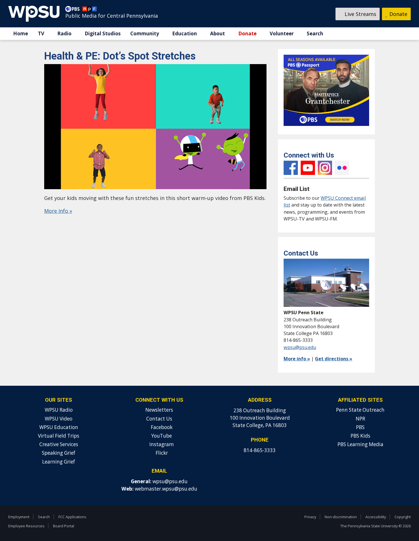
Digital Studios (103, 33)
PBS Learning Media (360, 444)
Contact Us (159, 418)
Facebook (291, 168)
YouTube (308, 168)
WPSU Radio (59, 410)
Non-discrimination (341, 516)
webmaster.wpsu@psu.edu (166, 488)
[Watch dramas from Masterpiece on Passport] (326, 127)
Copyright (402, 516)
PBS (360, 427)
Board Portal (63, 525)
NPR (360, 418)
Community (144, 33)
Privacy (310, 516)
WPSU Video (58, 418)
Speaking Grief (58, 453)
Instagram (325, 168)
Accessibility (375, 516)
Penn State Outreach (360, 410)
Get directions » (333, 359)
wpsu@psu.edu (300, 347)
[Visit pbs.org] (73, 10)
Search (315, 33)
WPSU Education (58, 427)
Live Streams (359, 14)
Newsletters (159, 410)
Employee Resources (26, 525)
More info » (297, 359)
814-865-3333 (260, 450)
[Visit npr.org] (89, 10)
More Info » (58, 210)
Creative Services (58, 444)
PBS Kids (360, 435)
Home (20, 33)
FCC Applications (72, 516)
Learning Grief (58, 461)
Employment (18, 516)
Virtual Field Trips (58, 435)
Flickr (342, 168)
